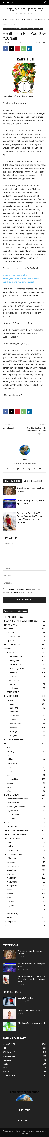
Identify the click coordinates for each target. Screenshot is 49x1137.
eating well (14, 660)
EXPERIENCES (10, 628)
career (9, 755)
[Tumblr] (30, 468)
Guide (7, 43)
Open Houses (12, 640)
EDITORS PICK (10, 625)
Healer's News (13, 802)
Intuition (10, 874)
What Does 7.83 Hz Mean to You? (31, 1023)
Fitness (13, 719)
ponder (10, 893)
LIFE (6, 743)
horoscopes (12, 771)
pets (9, 775)
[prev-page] (4, 529)
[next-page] (8, 529)
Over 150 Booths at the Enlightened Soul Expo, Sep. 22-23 (36, 431)
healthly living (15, 723)
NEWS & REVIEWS (19, 29)
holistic (10, 700)
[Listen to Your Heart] (9, 1001)
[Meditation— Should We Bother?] (9, 1014)
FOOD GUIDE (12, 652)
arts (8, 747)
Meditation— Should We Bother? (31, 1011)
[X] (12, 2)
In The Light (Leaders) (16, 806)
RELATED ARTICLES (12, 481)
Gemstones (12, 763)
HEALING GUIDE (11, 696)
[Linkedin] (29, 48)
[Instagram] (8, 2)
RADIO (7, 822)
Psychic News (13, 810)
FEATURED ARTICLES (13, 644)
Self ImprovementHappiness (16, 830)
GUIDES (7, 648)
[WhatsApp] (23, 48)
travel (9, 787)
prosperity (11, 901)
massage (13, 731)
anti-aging (14, 708)
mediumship (12, 882)
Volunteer (11, 818)
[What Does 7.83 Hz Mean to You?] (9, 1026)
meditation (11, 878)
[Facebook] (3, 2)
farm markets (15, 664)
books (15, 688)
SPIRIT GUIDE (13, 692)
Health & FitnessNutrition (15, 739)
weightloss (14, 735)
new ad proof (8, 428)
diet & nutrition (16, 656)
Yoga (6, 925)
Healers (10, 842)
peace (9, 889)
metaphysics (12, 885)
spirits (12, 909)
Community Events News (35, 29)
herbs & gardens (17, 668)
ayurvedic (14, 712)
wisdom (10, 917)
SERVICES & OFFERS (13, 838)
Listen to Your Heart (26, 998)
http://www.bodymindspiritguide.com (24, 463)
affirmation (11, 858)
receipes (13, 672)
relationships (12, 779)
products (13, 684)
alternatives (14, 704)
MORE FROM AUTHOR (33, 481)
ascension (11, 862)
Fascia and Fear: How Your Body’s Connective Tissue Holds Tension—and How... (32, 979)
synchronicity (12, 913)
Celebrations (12, 632)
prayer (9, 897)
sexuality (10, 783)
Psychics (10, 905)
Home (5, 25)
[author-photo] (24, 456)
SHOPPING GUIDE (14, 680)
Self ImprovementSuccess (15, 834)
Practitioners (12, 850)
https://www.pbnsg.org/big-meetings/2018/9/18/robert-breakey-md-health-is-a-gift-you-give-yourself (22, 278)
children (10, 759)
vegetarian (14, 676)
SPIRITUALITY (10, 854)
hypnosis (13, 727)
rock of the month (12, 826)
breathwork (14, 715)
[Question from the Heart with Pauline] (9, 491)
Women (10, 791)
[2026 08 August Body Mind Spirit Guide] (9, 503)
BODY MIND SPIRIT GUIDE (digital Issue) (21, 621)
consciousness (13, 866)
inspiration (11, 870)
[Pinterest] (17, 48)
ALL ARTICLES (14, 25)
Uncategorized (10, 921)
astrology (11, 751)
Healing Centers (13, 846)
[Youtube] (41, 468)
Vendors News (13, 814)
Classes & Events (14, 636)
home (9, 767)
